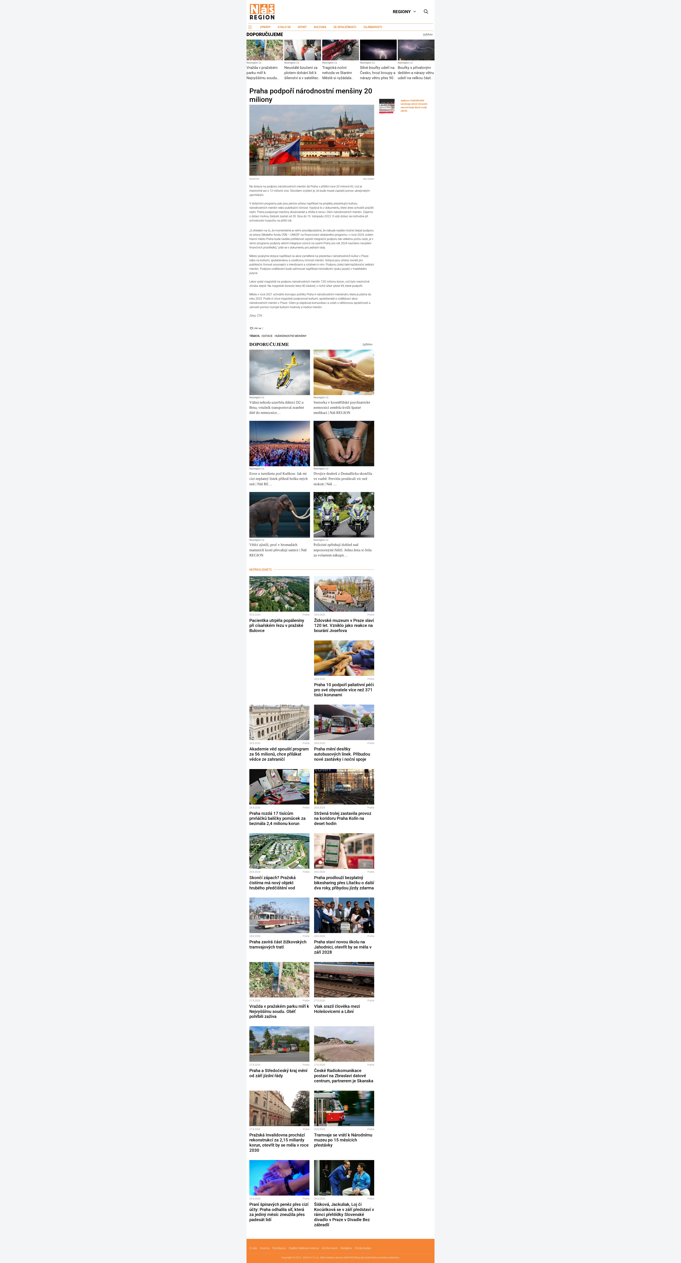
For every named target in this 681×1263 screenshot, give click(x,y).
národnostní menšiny (291, 336)
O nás (253, 1248)
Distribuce (279, 1248)
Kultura (320, 27)
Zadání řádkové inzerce (304, 1248)
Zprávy (265, 27)
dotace (267, 336)
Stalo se (284, 27)
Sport (302, 27)
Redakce (346, 1248)
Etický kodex (363, 1248)
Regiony (402, 11)
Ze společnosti (344, 27)
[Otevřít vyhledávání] (426, 11)
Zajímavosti (372, 27)
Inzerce (265, 1248)
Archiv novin (330, 1248)
